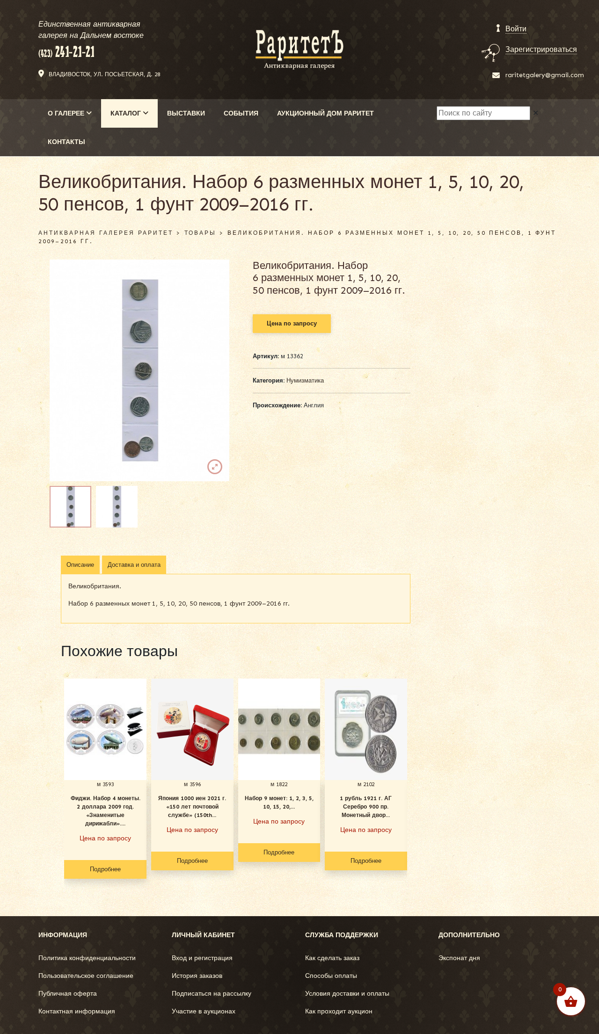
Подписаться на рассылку (211, 994)
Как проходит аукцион (339, 1011)
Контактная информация (76, 1011)
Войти (515, 28)
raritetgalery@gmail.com (544, 75)
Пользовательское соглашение (85, 976)
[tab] (80, 565)
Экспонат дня (459, 958)
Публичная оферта (67, 994)
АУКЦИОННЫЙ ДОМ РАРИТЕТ (325, 113)
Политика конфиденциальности (87, 958)
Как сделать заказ (332, 958)
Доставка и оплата (134, 564)
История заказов (197, 976)
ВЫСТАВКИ (186, 113)
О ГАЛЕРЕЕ (67, 113)
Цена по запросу (292, 323)
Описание (80, 564)
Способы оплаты (331, 976)
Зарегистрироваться (541, 49)
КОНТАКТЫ (66, 142)
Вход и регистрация (202, 958)
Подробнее (105, 869)
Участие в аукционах (203, 1011)
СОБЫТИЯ (241, 113)
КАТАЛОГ (126, 113)
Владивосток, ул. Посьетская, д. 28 (104, 74)
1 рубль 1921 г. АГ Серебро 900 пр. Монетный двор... (366, 806)
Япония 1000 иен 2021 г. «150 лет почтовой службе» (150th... (192, 806)
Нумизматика (305, 380)
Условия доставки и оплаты (347, 994)
